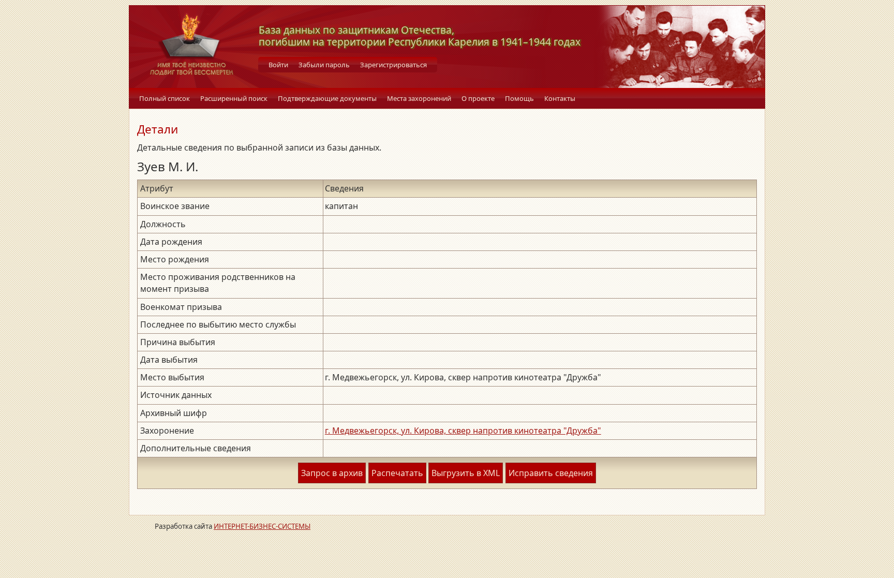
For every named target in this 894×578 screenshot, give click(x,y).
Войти (278, 64)
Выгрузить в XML (465, 473)
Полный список (164, 98)
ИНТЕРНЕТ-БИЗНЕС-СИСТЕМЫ (262, 526)
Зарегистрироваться (393, 64)
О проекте (478, 98)
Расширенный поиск (233, 98)
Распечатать (397, 473)
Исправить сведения (551, 473)
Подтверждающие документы (327, 98)
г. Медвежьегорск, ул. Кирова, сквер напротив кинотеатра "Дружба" (463, 430)
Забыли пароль (324, 64)
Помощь (519, 98)
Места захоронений (419, 98)
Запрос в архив (332, 473)
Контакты (559, 98)
